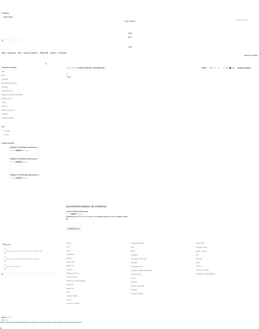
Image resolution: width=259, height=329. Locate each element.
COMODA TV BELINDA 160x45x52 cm (24, 159)
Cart (67, 247)
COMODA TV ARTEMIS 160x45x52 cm (24, 147)
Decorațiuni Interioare (9, 83)
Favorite (69, 269)
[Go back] (113, 60)
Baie (3, 71)
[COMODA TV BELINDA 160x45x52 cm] (5, 164)
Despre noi (70, 266)
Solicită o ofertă (71, 296)
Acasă (68, 243)
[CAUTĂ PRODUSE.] (254, 17)
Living (4, 102)
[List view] (224, 68)
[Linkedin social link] (132, 10)
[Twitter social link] (127, 5)
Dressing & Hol (7, 91)
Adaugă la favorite (68, 224)
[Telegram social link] (134, 10)
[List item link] (32, 260)
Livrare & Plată (71, 277)
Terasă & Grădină (8, 118)
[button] (73, 229)
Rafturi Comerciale (8, 110)
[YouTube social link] (132, 5)
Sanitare (5, 114)
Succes (69, 300)
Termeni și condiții (72, 303)
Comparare (70, 254)
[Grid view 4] (233, 68)
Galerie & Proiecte (72, 273)
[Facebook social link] (125, 5)
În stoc (6, 135)
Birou (3, 75)
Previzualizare (68, 233)
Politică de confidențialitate (76, 281)
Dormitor (5, 87)
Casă (68, 251)
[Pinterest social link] (134, 5)
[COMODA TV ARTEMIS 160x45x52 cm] (5, 150)
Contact (69, 258)
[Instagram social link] (129, 5)
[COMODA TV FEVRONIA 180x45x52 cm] (5, 180)
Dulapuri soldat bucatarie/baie (12, 95)
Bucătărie (5, 79)
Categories (140, 59)
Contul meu (70, 262)
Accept (4, 325)
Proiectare (70, 284)
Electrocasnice (7, 98)
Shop (68, 292)
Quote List (70, 288)
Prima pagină (71, 68)
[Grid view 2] (227, 68)
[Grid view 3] (230, 68)
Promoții (4, 106)
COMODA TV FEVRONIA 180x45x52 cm (24, 175)
